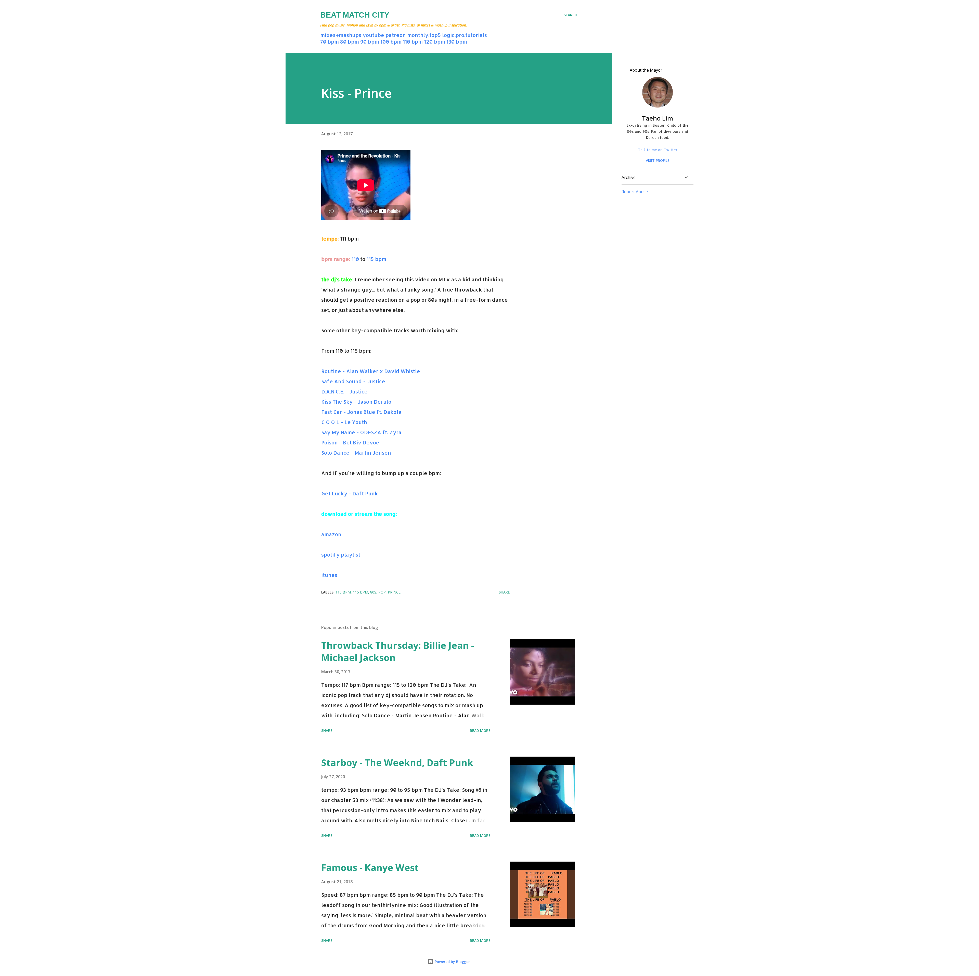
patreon (395, 35)
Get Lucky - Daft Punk (349, 493)
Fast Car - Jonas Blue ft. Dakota (361, 411)
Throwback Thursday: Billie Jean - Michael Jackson (397, 651)
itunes (329, 575)
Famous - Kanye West (370, 867)
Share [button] (504, 592)
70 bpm (329, 41)
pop (382, 592)
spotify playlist (340, 554)
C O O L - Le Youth (344, 422)
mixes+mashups (340, 35)
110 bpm (413, 41)
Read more (480, 730)
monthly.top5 (424, 35)
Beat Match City (354, 15)
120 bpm (434, 41)
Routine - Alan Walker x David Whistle (370, 371)
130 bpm (456, 41)
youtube (373, 35)
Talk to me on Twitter (657, 150)
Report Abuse (635, 191)
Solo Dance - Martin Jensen (356, 452)
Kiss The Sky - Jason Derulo (356, 401)
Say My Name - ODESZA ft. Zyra (361, 432)
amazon (331, 534)
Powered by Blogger (452, 961)
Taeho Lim (657, 118)
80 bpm (349, 41)
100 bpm (391, 41)
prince (394, 592)
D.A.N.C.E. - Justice (344, 391)
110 (355, 259)
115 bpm (376, 259)
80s (373, 592)
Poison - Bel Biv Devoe (350, 442)
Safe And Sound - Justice (353, 381)
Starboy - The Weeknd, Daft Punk (397, 762)
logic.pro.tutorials (464, 35)
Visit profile (657, 160)
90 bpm (369, 41)
